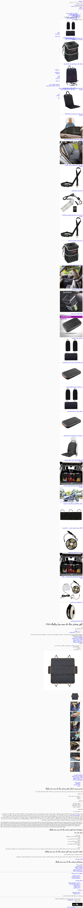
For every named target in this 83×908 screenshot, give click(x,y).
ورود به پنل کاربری (78, 5)
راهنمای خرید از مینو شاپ (76, 873)
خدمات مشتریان (78, 880)
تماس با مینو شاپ (76, 892)
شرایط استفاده (76, 885)
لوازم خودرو (72, 632)
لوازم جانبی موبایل (63, 88)
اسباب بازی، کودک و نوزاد (71, 13)
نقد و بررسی (77, 782)
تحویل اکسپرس (78, 637)
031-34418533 (71, 899)
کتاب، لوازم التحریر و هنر (72, 18)
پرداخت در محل (77, 639)
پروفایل (80, 7)
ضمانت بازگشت (77, 640)
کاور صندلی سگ (76, 815)
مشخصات (78, 783)
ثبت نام (72, 6)
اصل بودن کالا (77, 642)
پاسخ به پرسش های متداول (74, 882)
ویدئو (79, 785)
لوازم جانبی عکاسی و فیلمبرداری (53, 85)
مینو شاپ (80, 1)
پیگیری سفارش (76, 887)
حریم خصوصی (77, 886)
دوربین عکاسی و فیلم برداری (56, 84)
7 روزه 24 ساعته (77, 638)
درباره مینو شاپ (76, 893)
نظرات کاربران (76, 784)
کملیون (75, 631)
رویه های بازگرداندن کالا (75, 883)
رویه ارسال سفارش (75, 876)
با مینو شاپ (79, 889)
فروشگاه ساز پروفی (71, 906)
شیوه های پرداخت (76, 878)
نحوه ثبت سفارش (76, 875)
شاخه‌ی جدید (74, 19)
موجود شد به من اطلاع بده (77, 635)
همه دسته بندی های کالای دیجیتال (67, 89)
